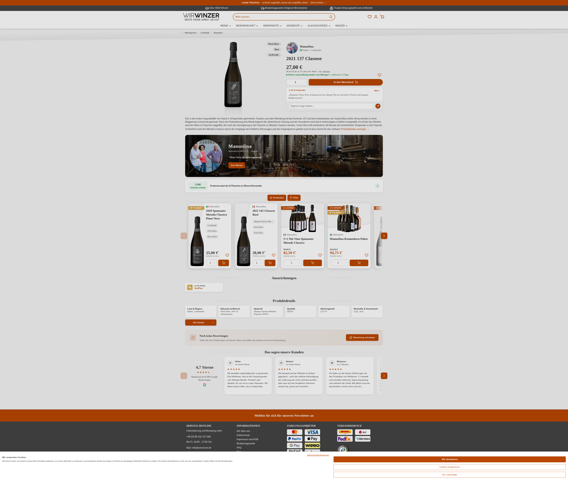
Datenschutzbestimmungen (318, 455)
